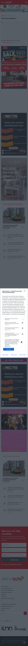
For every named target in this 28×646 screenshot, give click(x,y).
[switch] (22, 323)
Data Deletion (5, 354)
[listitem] (14, 319)
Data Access (14, 354)
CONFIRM (8, 349)
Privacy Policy (22, 354)
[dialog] (14, 323)
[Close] (24, 291)
